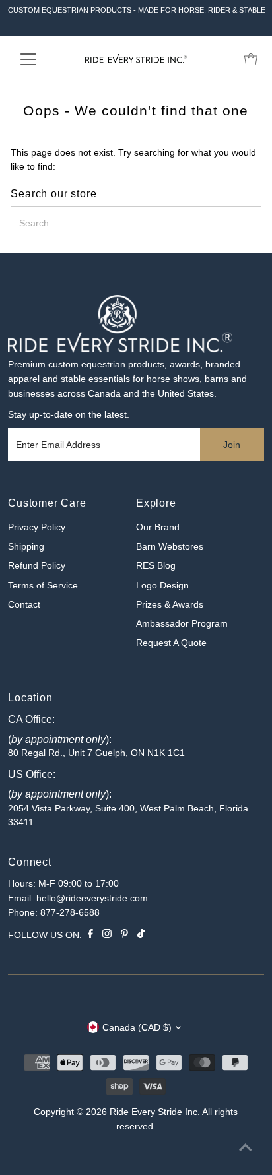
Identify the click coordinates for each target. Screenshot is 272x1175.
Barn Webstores (169, 547)
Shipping (26, 547)
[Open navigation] (40, 59)
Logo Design (162, 585)
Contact (24, 605)
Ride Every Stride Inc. (155, 1112)
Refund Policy (36, 566)
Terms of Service (43, 585)
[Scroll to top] (245, 1148)
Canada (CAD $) (137, 1027)
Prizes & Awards (169, 605)
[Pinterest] (124, 935)
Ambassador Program (182, 624)
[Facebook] (90, 935)
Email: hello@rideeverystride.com (78, 898)
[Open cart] (250, 59)
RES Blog (156, 566)
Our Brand (158, 527)
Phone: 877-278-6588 (54, 913)
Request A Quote (171, 643)
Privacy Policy (36, 527)
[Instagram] (107, 935)
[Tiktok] (141, 935)
